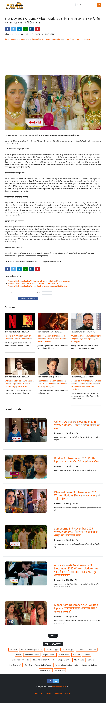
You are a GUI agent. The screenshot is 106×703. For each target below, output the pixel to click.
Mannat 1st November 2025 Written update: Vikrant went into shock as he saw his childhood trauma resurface (86, 385)
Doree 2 (91, 660)
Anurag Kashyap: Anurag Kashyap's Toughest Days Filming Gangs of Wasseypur (86, 339)
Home (7, 39)
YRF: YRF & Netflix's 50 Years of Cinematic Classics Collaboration (18, 337)
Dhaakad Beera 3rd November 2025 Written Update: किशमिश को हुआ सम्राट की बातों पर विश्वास (77, 495)
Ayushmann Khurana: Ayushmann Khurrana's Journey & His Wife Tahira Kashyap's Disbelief (19, 383)
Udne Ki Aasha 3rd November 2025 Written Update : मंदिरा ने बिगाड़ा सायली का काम (77, 425)
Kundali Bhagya (67, 649)
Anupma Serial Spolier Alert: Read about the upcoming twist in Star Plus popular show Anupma (55, 39)
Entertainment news (32, 655)
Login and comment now (28, 299)
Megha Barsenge (49, 655)
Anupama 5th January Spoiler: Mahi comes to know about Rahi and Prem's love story (39, 281)
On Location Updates (89, 665)
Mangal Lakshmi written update (66, 665)
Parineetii (76, 655)
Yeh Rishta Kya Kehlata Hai (86, 649)
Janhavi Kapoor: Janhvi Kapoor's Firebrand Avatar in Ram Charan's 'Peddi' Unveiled (52, 339)
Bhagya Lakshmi (64, 660)
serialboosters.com (59, 687)
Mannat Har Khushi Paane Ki (43, 660)
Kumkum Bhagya (52, 649)
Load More (53, 636)
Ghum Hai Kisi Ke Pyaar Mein (31, 649)
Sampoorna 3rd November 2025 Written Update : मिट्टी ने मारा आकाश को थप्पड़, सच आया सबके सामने (76, 532)
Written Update (45, 670)
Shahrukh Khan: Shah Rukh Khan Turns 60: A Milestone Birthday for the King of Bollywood (52, 383)
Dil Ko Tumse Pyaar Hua (21, 660)
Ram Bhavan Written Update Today (38, 665)
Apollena (86, 655)
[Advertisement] (53, 57)
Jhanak (18, 655)
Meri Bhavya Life (15, 665)
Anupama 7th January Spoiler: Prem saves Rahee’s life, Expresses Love (33, 283)
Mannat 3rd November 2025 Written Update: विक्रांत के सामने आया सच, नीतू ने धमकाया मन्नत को (76, 608)
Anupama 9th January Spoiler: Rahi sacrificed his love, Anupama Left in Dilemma (37, 286)
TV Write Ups (59, 670)
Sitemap (68, 693)
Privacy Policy (49, 693)
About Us (38, 693)
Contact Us (59, 693)
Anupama (14, 39)
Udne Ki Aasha (79, 660)
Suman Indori (64, 655)
